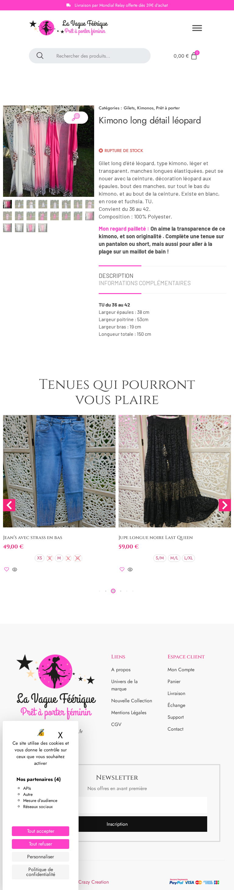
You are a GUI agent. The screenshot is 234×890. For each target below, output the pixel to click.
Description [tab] (116, 275)
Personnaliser (40, 856)
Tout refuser (40, 843)
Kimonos (145, 108)
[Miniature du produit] (76, 118)
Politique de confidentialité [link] (40, 872)
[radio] (39, 558)
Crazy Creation (93, 881)
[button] (105, 591)
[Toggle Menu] (197, 28)
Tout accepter (40, 831)
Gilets (129, 108)
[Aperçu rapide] (14, 569)
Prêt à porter (168, 108)
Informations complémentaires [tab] (144, 283)
